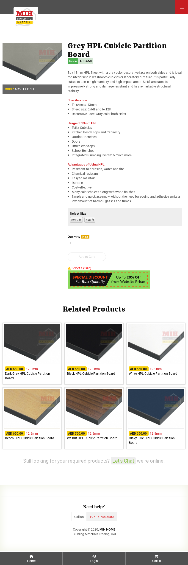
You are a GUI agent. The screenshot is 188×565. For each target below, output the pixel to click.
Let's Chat (123, 460)
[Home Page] (24, 16)
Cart (156, 561)
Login (94, 561)
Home (31, 561)
